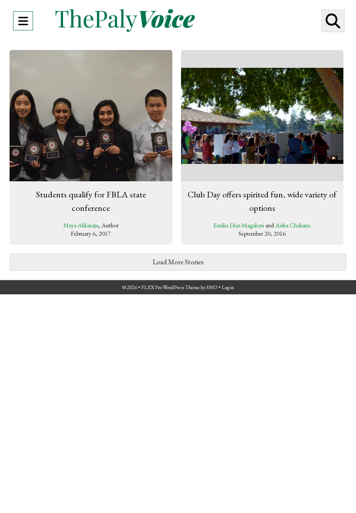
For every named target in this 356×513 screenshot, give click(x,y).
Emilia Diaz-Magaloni (239, 225)
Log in (227, 287)
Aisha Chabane (293, 225)
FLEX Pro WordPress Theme (170, 287)
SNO (212, 287)
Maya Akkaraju (81, 225)
